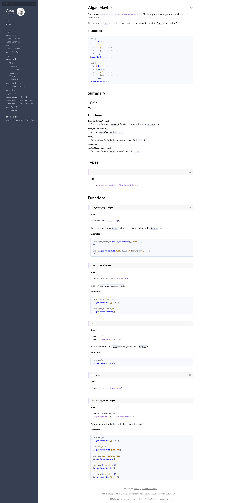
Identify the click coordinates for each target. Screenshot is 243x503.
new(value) (93, 144)
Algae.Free (11, 45)
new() (90, 137)
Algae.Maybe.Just (14, 83)
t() (89, 108)
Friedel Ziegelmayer (171, 494)
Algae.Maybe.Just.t (107, 185)
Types (12, 76)
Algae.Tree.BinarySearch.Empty (20, 100)
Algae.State (11, 93)
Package (137, 489)
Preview (145, 489)
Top (11, 63)
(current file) (153, 489)
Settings (169, 499)
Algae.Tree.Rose (13, 107)
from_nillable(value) (98, 129)
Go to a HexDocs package (154, 499)
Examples (15, 69)
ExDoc (112, 494)
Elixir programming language (140, 494)
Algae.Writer (11, 110)
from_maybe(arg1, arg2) (99, 121)
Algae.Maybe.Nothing (15, 86)
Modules (10, 24)
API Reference (114, 499)
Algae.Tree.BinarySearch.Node (19, 103)
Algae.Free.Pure (13, 48)
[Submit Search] (4, 3)
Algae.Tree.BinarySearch (17, 97)
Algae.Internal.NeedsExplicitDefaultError (24, 120)
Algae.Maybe (12, 59)
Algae (10, 10)
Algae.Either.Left (13, 38)
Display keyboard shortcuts (132, 499)
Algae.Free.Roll (13, 52)
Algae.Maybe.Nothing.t (128, 185)
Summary (13, 73)
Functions (13, 79)
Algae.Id (10, 55)
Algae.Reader (12, 90)
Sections (13, 66)
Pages (9, 21)
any (108, 221)
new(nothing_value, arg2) (100, 148)
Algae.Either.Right (14, 41)
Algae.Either (11, 35)
